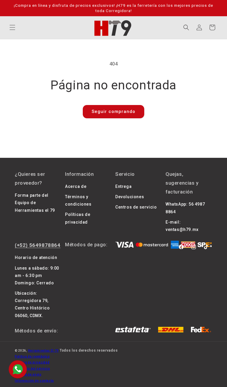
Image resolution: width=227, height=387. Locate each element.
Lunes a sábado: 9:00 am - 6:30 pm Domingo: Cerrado (37, 275)
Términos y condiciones (78, 200)
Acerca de (75, 186)
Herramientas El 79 (43, 350)
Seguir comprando (113, 111)
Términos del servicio (32, 368)
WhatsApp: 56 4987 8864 (185, 208)
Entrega (123, 186)
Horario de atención (36, 257)
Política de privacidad (32, 362)
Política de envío (28, 374)
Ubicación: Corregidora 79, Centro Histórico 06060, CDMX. (32, 304)
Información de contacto (34, 380)
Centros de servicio (136, 207)
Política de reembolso (32, 356)
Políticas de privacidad (77, 218)
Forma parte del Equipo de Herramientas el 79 (35, 202)
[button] (12, 27)
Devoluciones (129, 196)
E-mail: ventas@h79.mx (182, 226)
